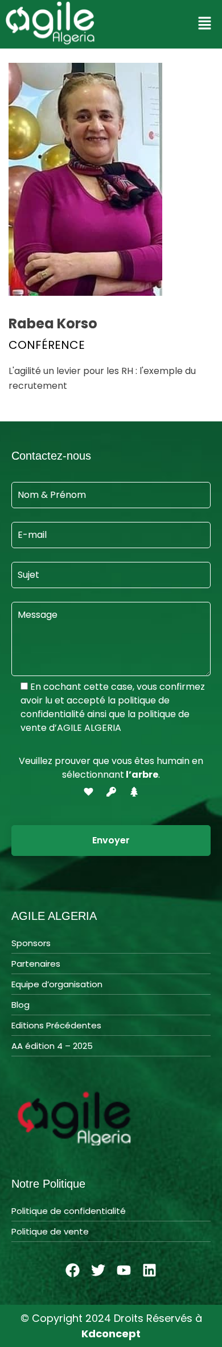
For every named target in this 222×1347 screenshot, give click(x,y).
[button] (205, 24)
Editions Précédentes (56, 1025)
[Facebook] (72, 1270)
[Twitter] (98, 1270)
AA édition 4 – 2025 (52, 1046)
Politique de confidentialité (68, 1211)
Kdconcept (111, 1333)
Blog (20, 1005)
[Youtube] (124, 1270)
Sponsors (31, 943)
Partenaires (35, 964)
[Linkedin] (149, 1270)
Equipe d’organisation (56, 984)
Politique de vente (50, 1231)
